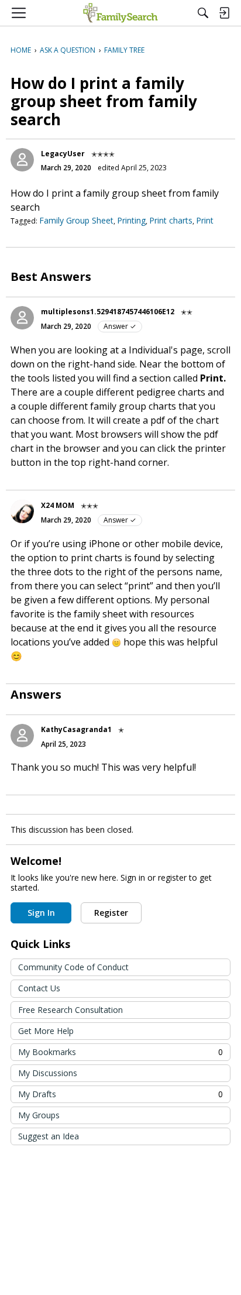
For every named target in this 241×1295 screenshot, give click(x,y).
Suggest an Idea (48, 1136)
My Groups (39, 1115)
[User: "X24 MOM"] (22, 511)
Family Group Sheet (76, 220)
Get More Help (46, 1030)
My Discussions (47, 1072)
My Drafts (120, 1094)
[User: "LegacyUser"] (22, 159)
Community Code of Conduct (73, 967)
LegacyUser (63, 154)
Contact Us (39, 988)
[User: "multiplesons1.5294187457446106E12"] (22, 317)
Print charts (170, 220)
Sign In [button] (41, 912)
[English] (120, 13)
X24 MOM (57, 505)
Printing (131, 220)
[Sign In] (224, 13)
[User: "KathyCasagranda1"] (22, 735)
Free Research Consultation (70, 1009)
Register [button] (111, 912)
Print (205, 220)
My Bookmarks (120, 1051)
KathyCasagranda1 (76, 729)
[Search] (203, 13)
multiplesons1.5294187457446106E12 (107, 312)
